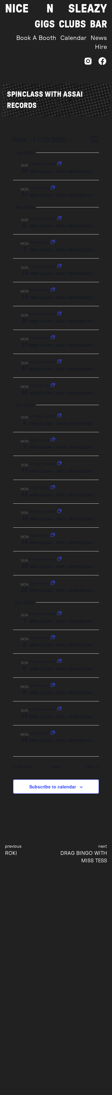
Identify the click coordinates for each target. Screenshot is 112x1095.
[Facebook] (102, 62)
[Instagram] (88, 62)
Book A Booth (36, 38)
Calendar (73, 38)
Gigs (45, 24)
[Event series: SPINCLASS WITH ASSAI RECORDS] (59, 163)
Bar (98, 24)
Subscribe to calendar (52, 786)
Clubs (72, 24)
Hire (101, 47)
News (99, 38)
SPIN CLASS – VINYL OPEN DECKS (61, 171)
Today (56, 766)
